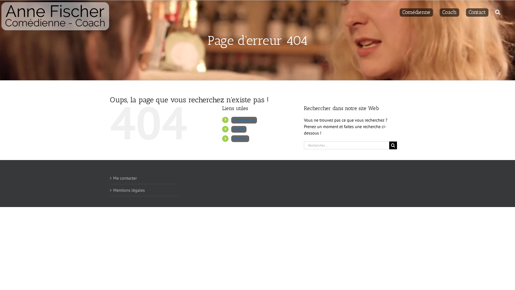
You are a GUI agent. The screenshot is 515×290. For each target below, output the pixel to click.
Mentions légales (129, 190)
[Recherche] (497, 11)
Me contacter (125, 178)
